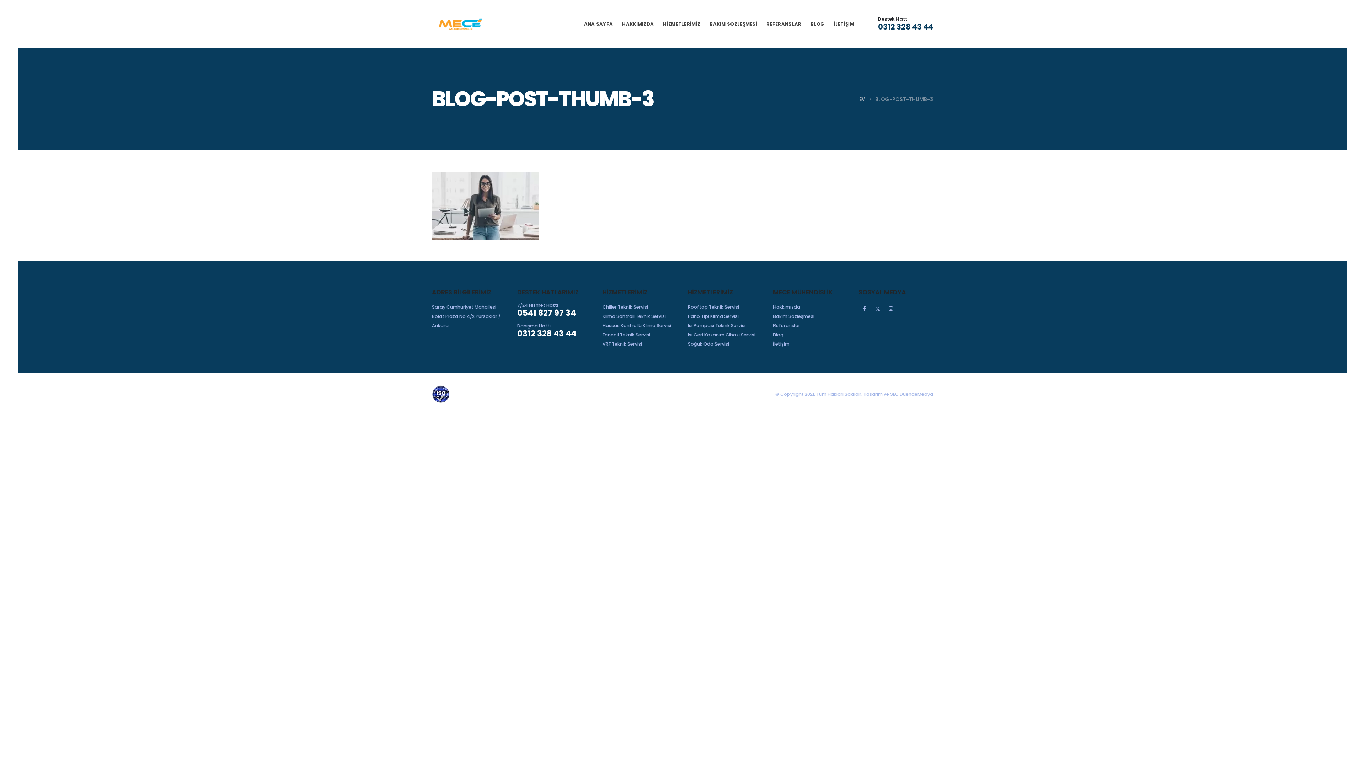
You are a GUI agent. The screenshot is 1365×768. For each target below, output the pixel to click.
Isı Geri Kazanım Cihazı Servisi (721, 335)
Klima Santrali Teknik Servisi (634, 316)
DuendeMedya (916, 394)
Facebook (864, 308)
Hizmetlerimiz (681, 24)
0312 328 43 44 (905, 27)
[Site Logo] (460, 24)
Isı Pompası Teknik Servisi (716, 325)
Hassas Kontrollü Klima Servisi (637, 325)
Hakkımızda (638, 24)
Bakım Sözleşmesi (733, 24)
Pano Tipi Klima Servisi (713, 316)
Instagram (890, 308)
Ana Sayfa (598, 24)
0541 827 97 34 (546, 313)
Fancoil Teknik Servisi (626, 335)
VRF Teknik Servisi (622, 344)
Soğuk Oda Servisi (708, 344)
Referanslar (783, 24)
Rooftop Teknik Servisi (713, 307)
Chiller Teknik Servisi (625, 307)
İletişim (844, 24)
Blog (817, 24)
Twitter (877, 308)
